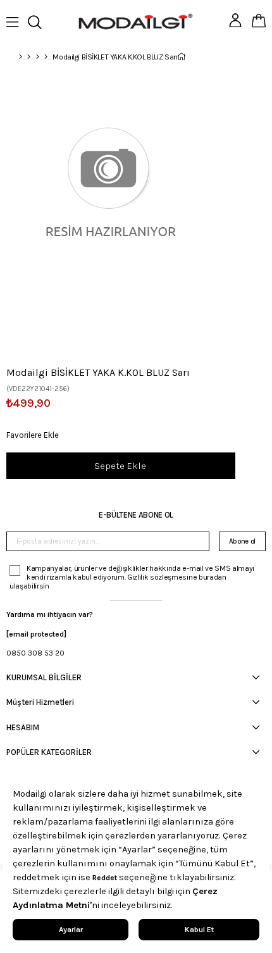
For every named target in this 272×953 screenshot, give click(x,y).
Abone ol (242, 541)
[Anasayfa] (20, 57)
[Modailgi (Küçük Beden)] (37, 57)
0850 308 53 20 (35, 653)
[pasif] (28, 57)
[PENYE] (45, 57)
